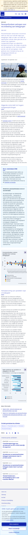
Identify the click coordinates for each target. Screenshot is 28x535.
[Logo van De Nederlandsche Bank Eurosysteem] (2, 14)
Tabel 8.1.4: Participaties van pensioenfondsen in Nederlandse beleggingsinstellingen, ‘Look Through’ (15, 414)
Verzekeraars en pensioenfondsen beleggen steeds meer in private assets (13, 467)
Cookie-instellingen (14, 532)
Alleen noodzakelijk (14, 528)
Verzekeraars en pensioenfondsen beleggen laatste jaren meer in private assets (13, 456)
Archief (3, 497)
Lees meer (11, 9)
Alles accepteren (14, 524)
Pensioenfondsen (6, 428)
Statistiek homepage (10, 182)
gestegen (8, 121)
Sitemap (3, 494)
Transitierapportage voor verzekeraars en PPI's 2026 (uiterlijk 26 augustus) (14, 445)
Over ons (3, 491)
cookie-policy (9, 520)
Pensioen (21, 426)
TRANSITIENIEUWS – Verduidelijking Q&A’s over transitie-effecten (11, 477)
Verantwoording (5, 503)
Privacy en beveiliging (7, 500)
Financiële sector (12, 426)
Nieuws (4, 426)
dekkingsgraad (21, 116)
